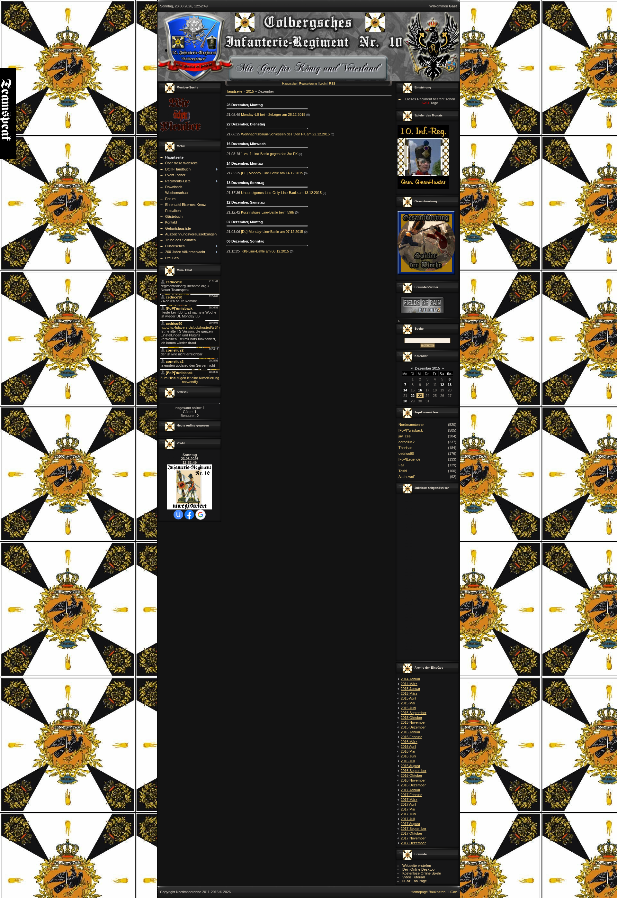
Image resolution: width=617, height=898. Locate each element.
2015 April (408, 698)
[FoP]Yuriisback (410, 430)
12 (442, 385)
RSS (332, 83)
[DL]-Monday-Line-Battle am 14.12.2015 (272, 173)
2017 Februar (411, 795)
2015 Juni (408, 708)
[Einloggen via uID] (178, 514)
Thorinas (405, 448)
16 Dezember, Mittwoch (246, 144)
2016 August (410, 766)
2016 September (413, 771)
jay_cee (404, 436)
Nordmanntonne (411, 424)
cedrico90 (406, 453)
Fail (401, 465)
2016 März (409, 742)
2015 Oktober (411, 717)
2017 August (410, 824)
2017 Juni (408, 814)
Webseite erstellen (416, 865)
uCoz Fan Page (414, 881)
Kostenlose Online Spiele (421, 873)
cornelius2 (406, 442)
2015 (250, 91)
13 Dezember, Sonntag (245, 183)
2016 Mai (408, 751)
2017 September (413, 828)
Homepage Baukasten (428, 892)
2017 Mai (408, 809)
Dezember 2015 (427, 368)
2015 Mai (408, 703)
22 (413, 396)
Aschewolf (406, 477)
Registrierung (308, 83)
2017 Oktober (411, 833)
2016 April (408, 746)
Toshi (402, 471)
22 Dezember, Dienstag (246, 124)
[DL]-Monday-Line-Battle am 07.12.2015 (272, 232)
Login (322, 83)
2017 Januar (410, 790)
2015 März (409, 693)
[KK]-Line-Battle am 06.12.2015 (265, 251)
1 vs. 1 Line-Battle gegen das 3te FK (269, 154)
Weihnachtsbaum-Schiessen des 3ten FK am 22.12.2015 (285, 134)
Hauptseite (289, 83)
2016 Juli (408, 761)
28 (405, 401)
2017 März (409, 800)
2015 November (413, 722)
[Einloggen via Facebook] (189, 514)
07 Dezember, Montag (245, 222)
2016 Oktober (411, 775)
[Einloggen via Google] (200, 514)
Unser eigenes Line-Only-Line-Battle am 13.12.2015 (281, 193)
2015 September (413, 713)
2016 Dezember (413, 785)
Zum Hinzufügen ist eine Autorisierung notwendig (189, 380)
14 (405, 390)
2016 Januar (410, 732)
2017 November (413, 838)
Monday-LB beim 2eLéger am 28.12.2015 (273, 114)
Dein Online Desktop (418, 869)
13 (450, 385)
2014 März (409, 684)
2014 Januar (410, 679)
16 (420, 390)
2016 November (413, 780)
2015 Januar (410, 689)
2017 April (408, 804)
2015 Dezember (413, 727)
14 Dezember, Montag (245, 163)
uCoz (453, 892)
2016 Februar (411, 737)
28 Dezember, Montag (245, 105)
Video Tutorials (413, 877)
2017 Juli (408, 819)
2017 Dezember (413, 843)
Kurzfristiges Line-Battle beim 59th (267, 212)
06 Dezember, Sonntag (245, 241)
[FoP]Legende (409, 459)
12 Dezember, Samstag (246, 202)
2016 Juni (408, 756)
